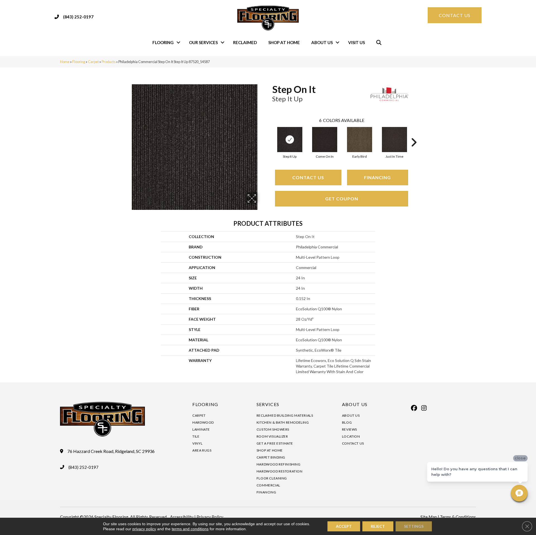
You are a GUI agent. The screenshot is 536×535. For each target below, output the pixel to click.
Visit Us (356, 42)
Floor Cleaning (272, 478)
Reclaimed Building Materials (285, 415)
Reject (378, 526)
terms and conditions (190, 529)
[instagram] (424, 408)
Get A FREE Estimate (275, 443)
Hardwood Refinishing (279, 464)
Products (109, 61)
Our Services (203, 42)
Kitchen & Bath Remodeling (283, 422)
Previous (269, 134)
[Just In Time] (394, 139)
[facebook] (414, 408)
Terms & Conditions (458, 516)
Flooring (163, 42)
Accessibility (181, 516)
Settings (413, 526)
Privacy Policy (210, 516)
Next (414, 134)
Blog (347, 422)
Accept (344, 526)
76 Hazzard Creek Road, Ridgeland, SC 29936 (111, 451)
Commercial (268, 485)
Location (351, 436)
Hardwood (203, 422)
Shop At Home (284, 42)
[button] (178, 42)
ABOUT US (354, 404)
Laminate (201, 429)
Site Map (428, 516)
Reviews (349, 429)
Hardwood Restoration (280, 471)
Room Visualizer (272, 436)
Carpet (93, 61)
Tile (195, 436)
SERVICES (268, 404)
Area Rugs (201, 450)
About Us (322, 42)
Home (65, 61)
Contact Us (308, 177)
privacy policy (144, 529)
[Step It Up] (290, 139)
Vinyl (197, 443)
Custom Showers (273, 429)
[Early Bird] (360, 139)
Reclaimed (245, 42)
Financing (377, 177)
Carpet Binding (271, 457)
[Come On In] (325, 139)
